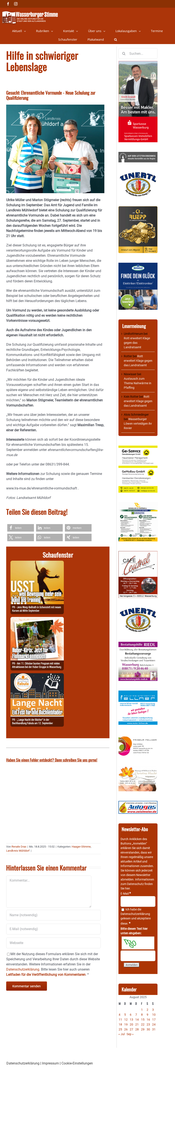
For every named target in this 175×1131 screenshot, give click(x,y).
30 (148, 1029)
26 (126, 1029)
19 (126, 1024)
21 (137, 1024)
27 (131, 1029)
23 (148, 1024)
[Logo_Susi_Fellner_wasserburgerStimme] (138, 692)
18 (120, 1024)
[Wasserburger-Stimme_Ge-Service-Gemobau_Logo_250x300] (138, 447)
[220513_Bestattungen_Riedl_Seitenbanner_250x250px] (138, 644)
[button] (115, 39)
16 (148, 1019)
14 (137, 1019)
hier (127, 888)
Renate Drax (19, 846)
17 (154, 1019)
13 (131, 1019)
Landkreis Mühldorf (18, 850)
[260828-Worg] (37, 563)
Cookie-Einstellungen (77, 1063)
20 (131, 1024)
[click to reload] (138, 942)
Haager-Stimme (81, 846)
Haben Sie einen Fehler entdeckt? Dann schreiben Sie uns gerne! (51, 760)
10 (154, 1014)
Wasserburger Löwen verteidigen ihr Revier (138, 423)
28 (137, 1029)
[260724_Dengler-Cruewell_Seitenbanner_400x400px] (138, 504)
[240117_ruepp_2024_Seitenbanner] (138, 208)
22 (142, 1024)
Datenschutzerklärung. (23, 969)
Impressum (50, 1063)
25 (120, 1029)
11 (120, 1019)
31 (154, 1029)
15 (142, 1019)
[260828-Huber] (37, 619)
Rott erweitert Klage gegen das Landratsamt (137, 342)
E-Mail (126, 893)
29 (142, 1029)
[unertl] (138, 174)
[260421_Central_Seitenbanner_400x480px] (138, 553)
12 (126, 1019)
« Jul (121, 1034)
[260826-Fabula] (37, 676)
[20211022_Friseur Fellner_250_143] (138, 736)
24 (154, 1024)
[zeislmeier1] (138, 803)
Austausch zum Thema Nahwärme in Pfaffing (137, 383)
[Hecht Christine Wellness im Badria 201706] (138, 768)
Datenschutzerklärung (135, 914)
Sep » (130, 1034)
